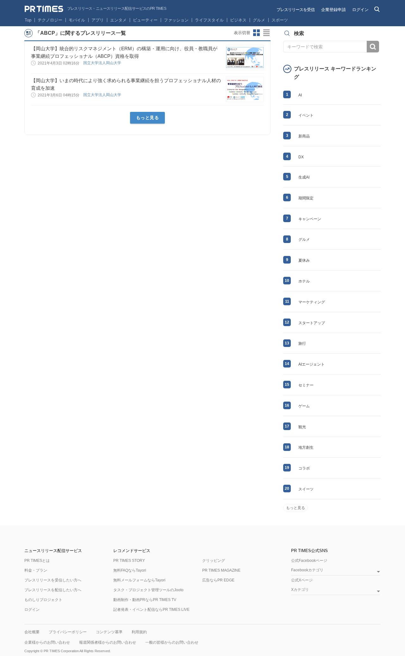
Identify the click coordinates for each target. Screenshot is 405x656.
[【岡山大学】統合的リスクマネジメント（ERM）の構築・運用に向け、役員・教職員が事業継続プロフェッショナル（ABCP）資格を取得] (245, 57)
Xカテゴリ (300, 590)
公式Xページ (302, 580)
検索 (373, 46)
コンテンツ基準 (109, 632)
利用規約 (139, 632)
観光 (302, 427)
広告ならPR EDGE (218, 580)
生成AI (303, 177)
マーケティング (311, 302)
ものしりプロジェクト (43, 600)
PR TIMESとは (37, 560)
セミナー (306, 385)
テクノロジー (50, 20)
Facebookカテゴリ (307, 570)
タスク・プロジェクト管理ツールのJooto (148, 590)
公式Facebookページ (309, 560)
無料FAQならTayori (129, 570)
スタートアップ (311, 323)
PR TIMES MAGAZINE (221, 570)
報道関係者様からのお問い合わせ (107, 642)
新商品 (304, 136)
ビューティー (145, 20)
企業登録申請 (333, 9)
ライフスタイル (209, 20)
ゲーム (304, 406)
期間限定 (306, 198)
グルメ (259, 20)
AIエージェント (311, 364)
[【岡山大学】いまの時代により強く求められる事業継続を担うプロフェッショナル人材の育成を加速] (245, 89)
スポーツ (279, 20)
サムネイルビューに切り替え (256, 33)
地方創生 (306, 447)
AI (300, 95)
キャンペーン (309, 219)
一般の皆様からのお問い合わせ (171, 642)
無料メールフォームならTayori (139, 580)
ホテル (304, 281)
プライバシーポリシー (68, 632)
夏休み (304, 260)
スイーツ (306, 489)
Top (28, 20)
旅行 (302, 343)
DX (301, 157)
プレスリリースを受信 (296, 9)
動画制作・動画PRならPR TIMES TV (144, 600)
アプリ (97, 20)
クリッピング (213, 560)
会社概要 (32, 632)
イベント (306, 115)
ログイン (360, 9)
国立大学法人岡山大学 (102, 63)
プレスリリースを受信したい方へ (52, 580)
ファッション (176, 20)
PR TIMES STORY (129, 560)
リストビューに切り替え (267, 33)
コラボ (304, 468)
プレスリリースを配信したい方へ (52, 590)
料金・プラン (35, 570)
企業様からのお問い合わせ (47, 642)
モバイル (77, 20)
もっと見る (147, 117)
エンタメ (118, 20)
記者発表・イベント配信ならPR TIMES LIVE (151, 609)
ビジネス (238, 20)
